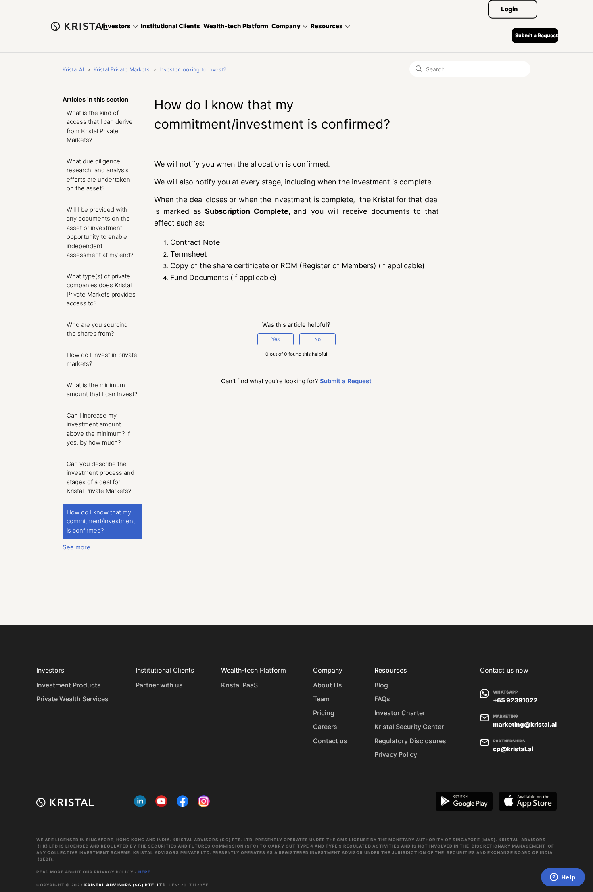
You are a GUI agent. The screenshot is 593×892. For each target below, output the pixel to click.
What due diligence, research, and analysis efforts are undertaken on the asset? (98, 174)
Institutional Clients (170, 26)
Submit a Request (536, 35)
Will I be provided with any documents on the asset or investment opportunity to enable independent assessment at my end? (100, 232)
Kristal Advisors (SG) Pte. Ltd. (125, 884)
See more (76, 547)
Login (509, 9)
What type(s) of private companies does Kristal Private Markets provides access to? (101, 289)
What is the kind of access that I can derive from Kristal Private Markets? (100, 126)
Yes (275, 339)
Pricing (323, 713)
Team (321, 699)
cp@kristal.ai (513, 749)
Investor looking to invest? (192, 69)
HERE (144, 871)
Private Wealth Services (72, 699)
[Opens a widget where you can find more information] (563, 878)
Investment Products (68, 685)
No (317, 339)
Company (286, 26)
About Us (327, 685)
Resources (327, 26)
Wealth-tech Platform (235, 26)
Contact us (330, 741)
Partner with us (159, 685)
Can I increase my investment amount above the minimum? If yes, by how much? (98, 429)
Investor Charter (399, 713)
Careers (325, 727)
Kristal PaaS (239, 685)
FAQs (382, 699)
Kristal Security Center (409, 727)
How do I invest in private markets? (102, 359)
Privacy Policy (395, 754)
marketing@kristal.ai (525, 724)
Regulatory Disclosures (410, 741)
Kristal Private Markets (122, 69)
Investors (116, 26)
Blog (381, 685)
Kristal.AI (73, 69)
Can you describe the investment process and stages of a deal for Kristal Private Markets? (100, 477)
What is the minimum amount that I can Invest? (102, 389)
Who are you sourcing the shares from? (97, 329)
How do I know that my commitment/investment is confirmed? (101, 521)
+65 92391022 (515, 700)
